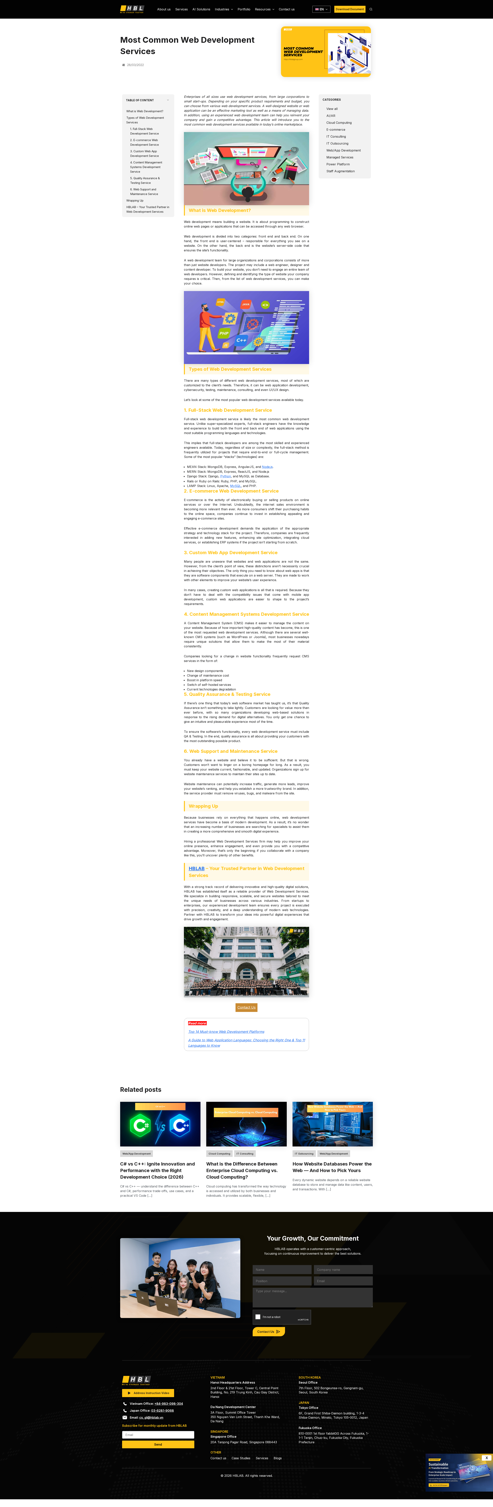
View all (332, 109)
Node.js (267, 467)
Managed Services (339, 157)
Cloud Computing (339, 123)
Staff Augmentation (340, 171)
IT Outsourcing (337, 143)
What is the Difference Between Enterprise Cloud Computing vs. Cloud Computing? (242, 1170)
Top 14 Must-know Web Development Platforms (226, 1032)
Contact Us (246, 1007)
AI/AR (330, 116)
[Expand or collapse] (168, 100)
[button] (231, 9)
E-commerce (335, 129)
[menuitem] (321, 9)
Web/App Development (343, 150)
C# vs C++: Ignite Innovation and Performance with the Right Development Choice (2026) (157, 1170)
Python (225, 476)
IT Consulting (336, 136)
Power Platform (338, 164)
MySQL (235, 486)
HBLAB (197, 868)
